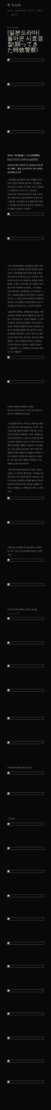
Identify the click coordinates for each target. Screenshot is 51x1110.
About (39, 11)
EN (13, 15)
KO (16, 15)
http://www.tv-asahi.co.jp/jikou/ (22, 159)
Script (31, 11)
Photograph (21, 11)
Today (10, 11)
